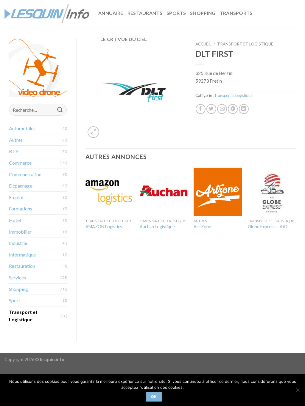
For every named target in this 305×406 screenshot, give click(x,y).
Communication (25, 174)
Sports (176, 13)
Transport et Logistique (23, 315)
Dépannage (20, 185)
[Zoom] (93, 132)
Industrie (18, 243)
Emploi (16, 197)
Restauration (22, 266)
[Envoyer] (60, 110)
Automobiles (22, 128)
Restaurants (145, 13)
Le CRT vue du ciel (123, 39)
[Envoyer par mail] (222, 109)
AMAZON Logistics (103, 226)
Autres (16, 140)
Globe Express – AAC (268, 226)
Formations (20, 208)
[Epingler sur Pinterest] (233, 109)
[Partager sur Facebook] (201, 109)
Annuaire (110, 13)
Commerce (20, 163)
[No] (298, 391)
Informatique (22, 254)
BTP (13, 151)
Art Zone (202, 226)
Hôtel (15, 220)
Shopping (203, 13)
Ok (154, 396)
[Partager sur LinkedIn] (244, 109)
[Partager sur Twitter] (211, 109)
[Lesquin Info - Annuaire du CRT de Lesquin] (46, 13)
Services (17, 277)
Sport (14, 300)
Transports (236, 13)
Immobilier (20, 232)
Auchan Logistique (157, 226)
